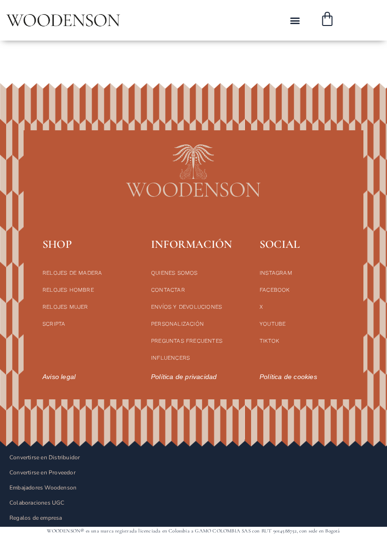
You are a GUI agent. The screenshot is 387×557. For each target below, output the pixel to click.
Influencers (170, 357)
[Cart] (327, 20)
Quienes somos (174, 273)
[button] (295, 20)
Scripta (53, 324)
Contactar (168, 290)
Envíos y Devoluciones (186, 307)
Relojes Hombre (68, 290)
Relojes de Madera (72, 273)
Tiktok (269, 341)
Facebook (275, 290)
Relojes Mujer (65, 307)
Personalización (177, 324)
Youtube (273, 324)
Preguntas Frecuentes (186, 341)
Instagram (276, 273)
